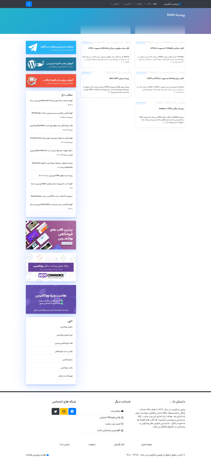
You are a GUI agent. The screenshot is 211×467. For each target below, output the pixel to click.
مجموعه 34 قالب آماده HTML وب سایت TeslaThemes (51, 196)
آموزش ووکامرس (66, 327)
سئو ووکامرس (67, 359)
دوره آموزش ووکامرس (64, 335)
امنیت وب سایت (113, 424)
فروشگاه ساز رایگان (65, 376)
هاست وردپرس (39, 455)
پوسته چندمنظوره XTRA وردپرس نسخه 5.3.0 (55, 175)
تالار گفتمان (119, 444)
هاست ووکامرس (66, 368)
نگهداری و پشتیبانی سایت (109, 430)
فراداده (29, 455)
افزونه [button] (139, 4)
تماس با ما (64, 444)
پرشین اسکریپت (171, 4)
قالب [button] (148, 4)
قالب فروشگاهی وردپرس (63, 343)
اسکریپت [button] (127, 4)
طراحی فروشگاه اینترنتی (110, 417)
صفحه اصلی (146, 444)
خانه (154, 4)
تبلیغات (91, 444)
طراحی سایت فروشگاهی (63, 351)
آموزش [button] (115, 4)
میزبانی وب (116, 411)
